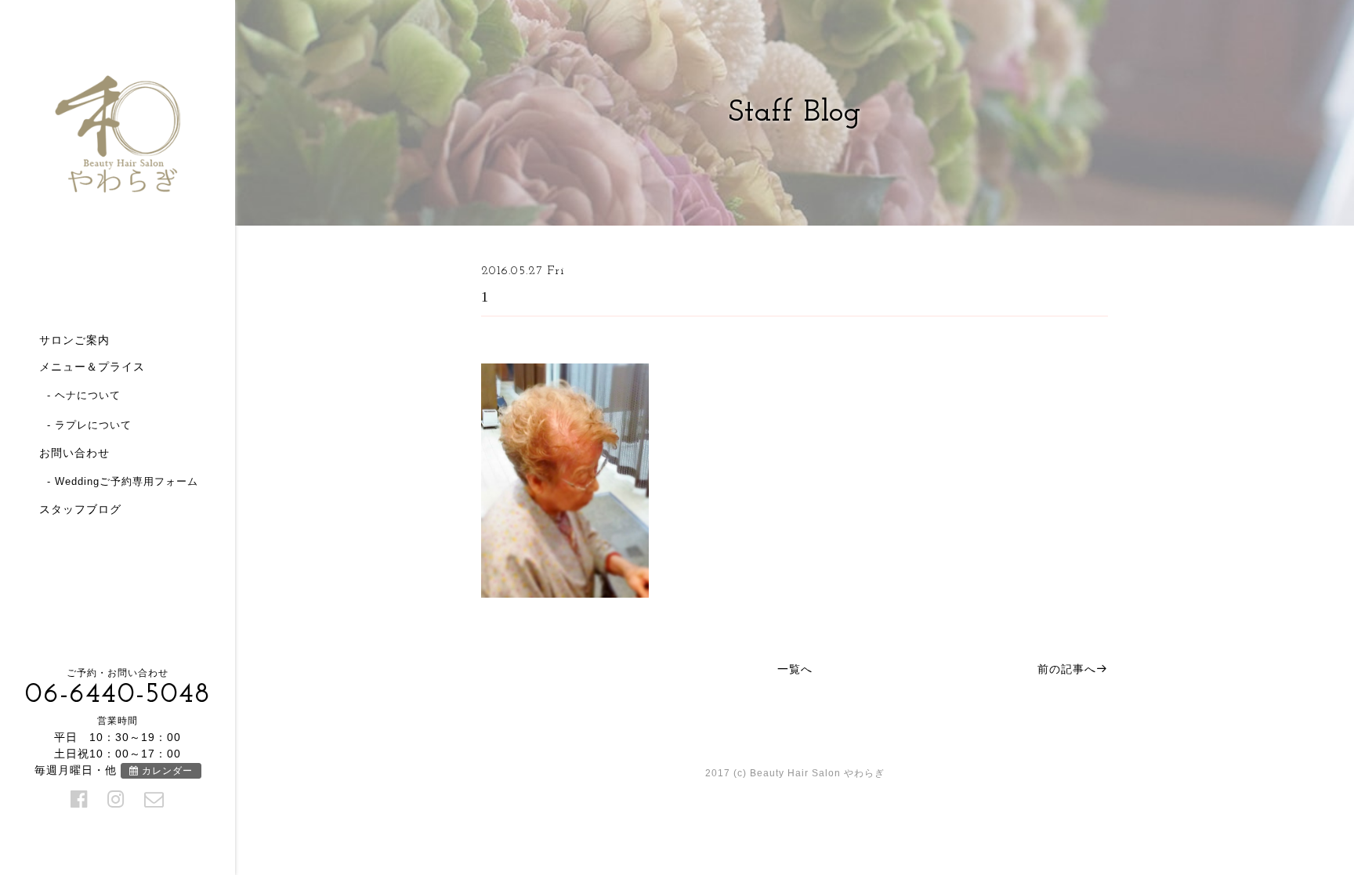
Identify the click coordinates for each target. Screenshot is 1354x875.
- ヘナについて (84, 395)
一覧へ (795, 669)
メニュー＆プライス (92, 366)
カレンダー (166, 770)
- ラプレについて (89, 425)
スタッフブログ (80, 509)
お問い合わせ (74, 453)
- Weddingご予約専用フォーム (122, 481)
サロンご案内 (74, 340)
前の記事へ (1066, 669)
